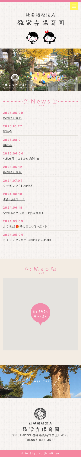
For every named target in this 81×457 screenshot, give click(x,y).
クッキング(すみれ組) (18, 185)
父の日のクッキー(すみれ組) (23, 213)
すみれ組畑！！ (14, 199)
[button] (40, 314)
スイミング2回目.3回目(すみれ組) (27, 240)
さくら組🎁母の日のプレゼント (25, 226)
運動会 (7, 131)
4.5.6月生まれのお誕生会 (21, 158)
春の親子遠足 (12, 118)
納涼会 (7, 145)
